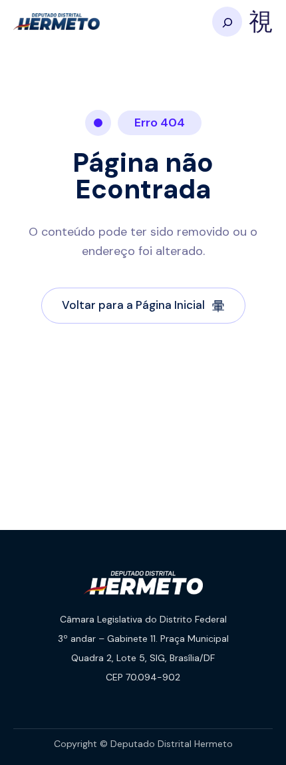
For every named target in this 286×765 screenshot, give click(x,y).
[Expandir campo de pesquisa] (227, 22)
